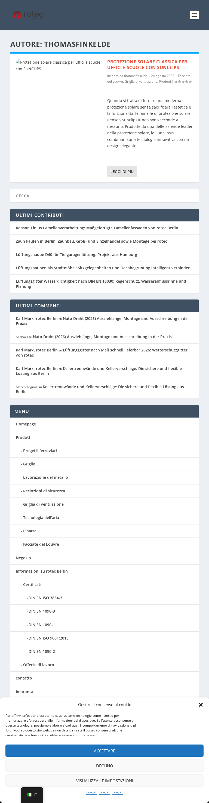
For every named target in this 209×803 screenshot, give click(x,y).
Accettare (104, 750)
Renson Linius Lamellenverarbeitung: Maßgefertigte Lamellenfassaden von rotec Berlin (97, 227)
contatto (24, 678)
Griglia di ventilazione (141, 81)
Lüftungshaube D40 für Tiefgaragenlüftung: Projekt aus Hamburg (76, 254)
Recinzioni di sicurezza (44, 490)
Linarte (29, 530)
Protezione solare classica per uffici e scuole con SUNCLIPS (147, 64)
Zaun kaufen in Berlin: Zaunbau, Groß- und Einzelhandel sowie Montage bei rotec (91, 241)
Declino (104, 765)
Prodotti (165, 81)
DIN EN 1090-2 (42, 651)
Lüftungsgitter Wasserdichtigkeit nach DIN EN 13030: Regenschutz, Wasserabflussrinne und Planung (101, 284)
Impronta (24, 691)
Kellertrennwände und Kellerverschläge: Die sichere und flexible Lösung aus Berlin (99, 371)
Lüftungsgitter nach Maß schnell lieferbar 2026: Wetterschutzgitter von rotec (102, 352)
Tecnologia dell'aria (41, 517)
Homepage (26, 424)
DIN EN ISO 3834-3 (45, 597)
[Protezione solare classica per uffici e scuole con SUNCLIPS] (59, 84)
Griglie (29, 464)
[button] (201, 705)
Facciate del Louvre (41, 544)
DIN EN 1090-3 (42, 611)
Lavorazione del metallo (45, 477)
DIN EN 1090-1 (42, 624)
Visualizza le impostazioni (104, 780)
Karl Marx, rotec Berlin (37, 318)
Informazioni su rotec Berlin (42, 571)
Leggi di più (122, 171)
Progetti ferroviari (40, 450)
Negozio (23, 557)
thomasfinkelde (135, 75)
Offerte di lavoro (38, 664)
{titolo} (91, 792)
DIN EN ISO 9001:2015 (49, 638)
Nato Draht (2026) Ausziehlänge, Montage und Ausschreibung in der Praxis (102, 321)
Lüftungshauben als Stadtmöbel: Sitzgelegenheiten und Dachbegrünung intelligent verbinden (103, 267)
